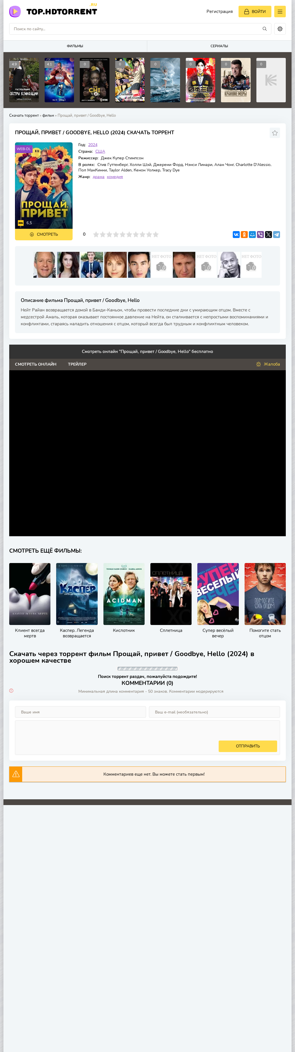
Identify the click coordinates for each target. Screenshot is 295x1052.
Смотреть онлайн (35, 364)
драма (99, 177)
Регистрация (220, 11)
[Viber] (260, 234)
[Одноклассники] (244, 234)
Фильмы (75, 46)
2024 (92, 145)
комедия (115, 177)
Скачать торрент (24, 115)
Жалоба (272, 364)
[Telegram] (276, 234)
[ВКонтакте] (236, 234)
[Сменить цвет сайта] (280, 29)
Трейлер (77, 364)
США (100, 151)
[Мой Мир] (252, 234)
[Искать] (264, 29)
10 (155, 234)
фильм (48, 115)
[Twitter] (268, 234)
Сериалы (219, 46)
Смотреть (47, 234)
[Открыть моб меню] (280, 11)
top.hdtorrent (62, 11)
